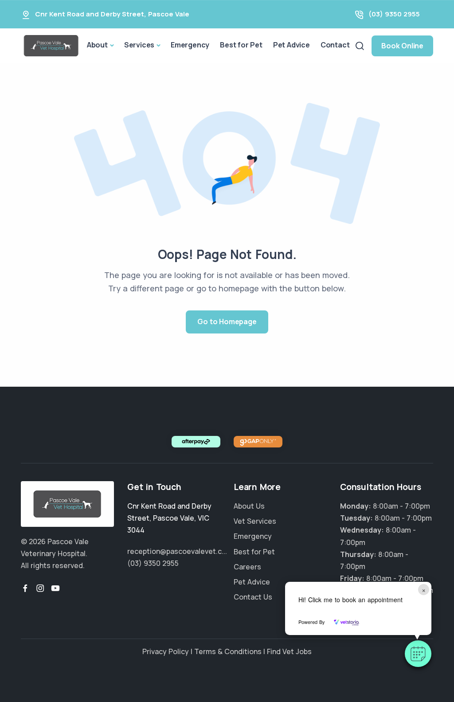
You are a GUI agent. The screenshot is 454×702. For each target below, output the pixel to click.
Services (139, 45)
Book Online (402, 46)
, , (169, 518)
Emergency (190, 45)
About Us (249, 506)
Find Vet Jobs (289, 651)
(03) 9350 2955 (394, 14)
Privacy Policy (165, 651)
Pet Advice (291, 45)
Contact (335, 45)
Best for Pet (241, 45)
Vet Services (255, 521)
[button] (418, 653)
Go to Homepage (226, 321)
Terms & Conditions (228, 651)
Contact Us (253, 597)
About (97, 45)
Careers (247, 567)
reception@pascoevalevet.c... (177, 551)
